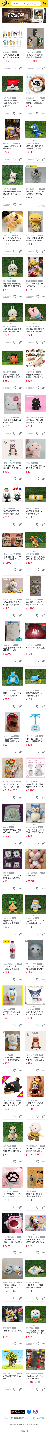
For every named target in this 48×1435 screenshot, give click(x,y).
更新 (42, 1418)
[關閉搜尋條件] (24, 3)
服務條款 (12, 1424)
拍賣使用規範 (32, 1424)
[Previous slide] (4, 38)
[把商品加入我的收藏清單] (14, 68)
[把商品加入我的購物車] (20, 68)
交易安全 (24, 1430)
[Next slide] (21, 38)
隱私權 (21, 1424)
